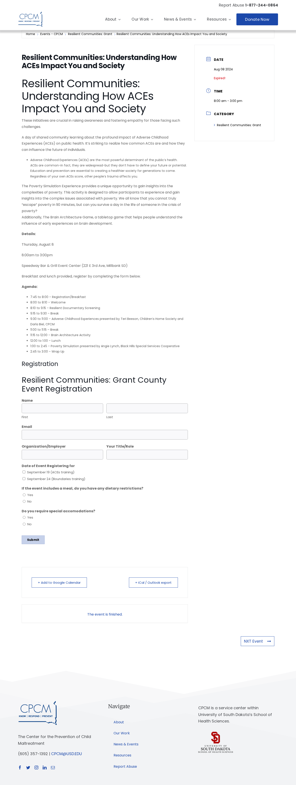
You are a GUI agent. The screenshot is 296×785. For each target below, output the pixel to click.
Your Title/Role (120, 446)
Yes (30, 495)
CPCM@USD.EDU (66, 753)
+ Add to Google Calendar (59, 582)
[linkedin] (45, 767)
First (25, 417)
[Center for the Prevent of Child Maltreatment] (30, 10)
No (29, 501)
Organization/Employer (44, 446)
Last (109, 417)
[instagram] (36, 767)
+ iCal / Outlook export (153, 582)
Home (31, 34)
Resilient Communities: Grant (90, 34)
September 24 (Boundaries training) (56, 479)
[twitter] (28, 767)
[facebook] (20, 767)
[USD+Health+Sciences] (215, 733)
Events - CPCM (51, 34)
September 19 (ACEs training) (51, 472)
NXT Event (253, 641)
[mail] (53, 767)
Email (27, 426)
